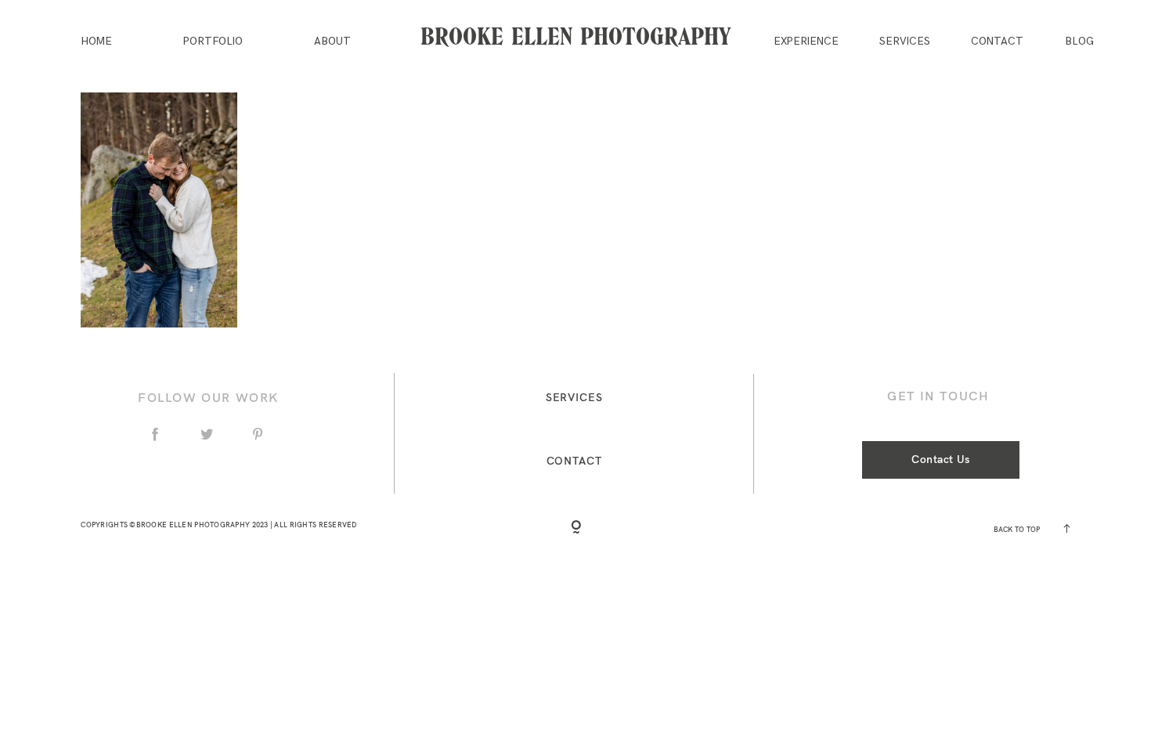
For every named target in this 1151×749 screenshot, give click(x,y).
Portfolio (213, 42)
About (332, 42)
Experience (806, 42)
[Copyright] (576, 527)
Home (96, 42)
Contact (997, 42)
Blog (1079, 42)
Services (904, 42)
